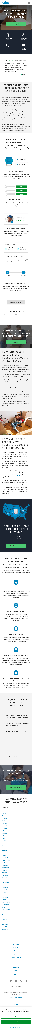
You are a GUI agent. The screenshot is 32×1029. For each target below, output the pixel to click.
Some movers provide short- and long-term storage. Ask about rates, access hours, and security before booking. (17, 757)
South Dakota (6, 909)
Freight (16, 951)
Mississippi (5, 867)
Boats (16, 954)
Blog (16, 974)
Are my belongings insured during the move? (16, 740)
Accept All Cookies (16, 1022)
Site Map (16, 1004)
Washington (5, 924)
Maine (4, 855)
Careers (16, 967)
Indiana (4, 843)
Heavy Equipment (16, 957)
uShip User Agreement (16, 997)
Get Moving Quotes (16, 24)
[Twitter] (16, 981)
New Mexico (6, 885)
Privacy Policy (16, 1001)
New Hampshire (6, 880)
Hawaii (4, 835)
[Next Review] (26, 78)
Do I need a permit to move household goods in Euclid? (17, 716)
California (5, 821)
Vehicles (16, 940)
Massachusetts (6, 860)
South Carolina (6, 907)
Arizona (4, 816)
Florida (4, 830)
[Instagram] (11, 981)
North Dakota (6, 892)
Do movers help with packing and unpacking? (17, 748)
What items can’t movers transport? (16, 732)
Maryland (5, 857)
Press (16, 970)
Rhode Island (5, 904)
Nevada (4, 877)
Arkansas (4, 818)
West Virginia (6, 926)
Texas (3, 914)
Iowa (3, 845)
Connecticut (5, 825)
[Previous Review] (5, 78)
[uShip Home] (5, 2)
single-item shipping (14, 475)
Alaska (4, 813)
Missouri (4, 870)
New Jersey (5, 882)
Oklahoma (5, 897)
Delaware (5, 828)
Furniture (16, 947)
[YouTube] (21, 981)
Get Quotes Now (16, 342)
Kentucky (5, 850)
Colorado (4, 823)
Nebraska (5, 875)
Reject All (16, 1017)
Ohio (3, 894)
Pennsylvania (6, 902)
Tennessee (5, 912)
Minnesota (5, 865)
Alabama (4, 811)
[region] (16, 1018)
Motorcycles (16, 944)
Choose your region (15, 986)
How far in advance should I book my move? (17, 724)
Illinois (4, 840)
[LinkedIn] (26, 981)
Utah (3, 917)
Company (16, 964)
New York (5, 887)
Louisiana (4, 853)
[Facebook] (5, 981)
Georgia (4, 833)
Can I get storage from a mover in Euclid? (16, 756)
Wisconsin (5, 929)
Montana (4, 872)
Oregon (4, 899)
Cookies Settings (16, 1027)
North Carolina (6, 890)
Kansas (4, 848)
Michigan (4, 862)
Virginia (4, 922)
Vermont (4, 919)
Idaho (3, 838)
